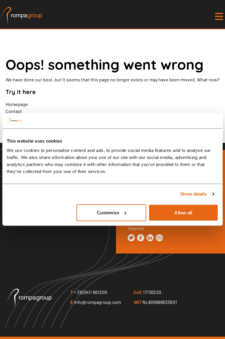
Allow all (183, 212)
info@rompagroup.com (95, 302)
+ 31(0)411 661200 (88, 292)
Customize (108, 212)
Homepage (17, 104)
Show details (193, 193)
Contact (14, 111)
